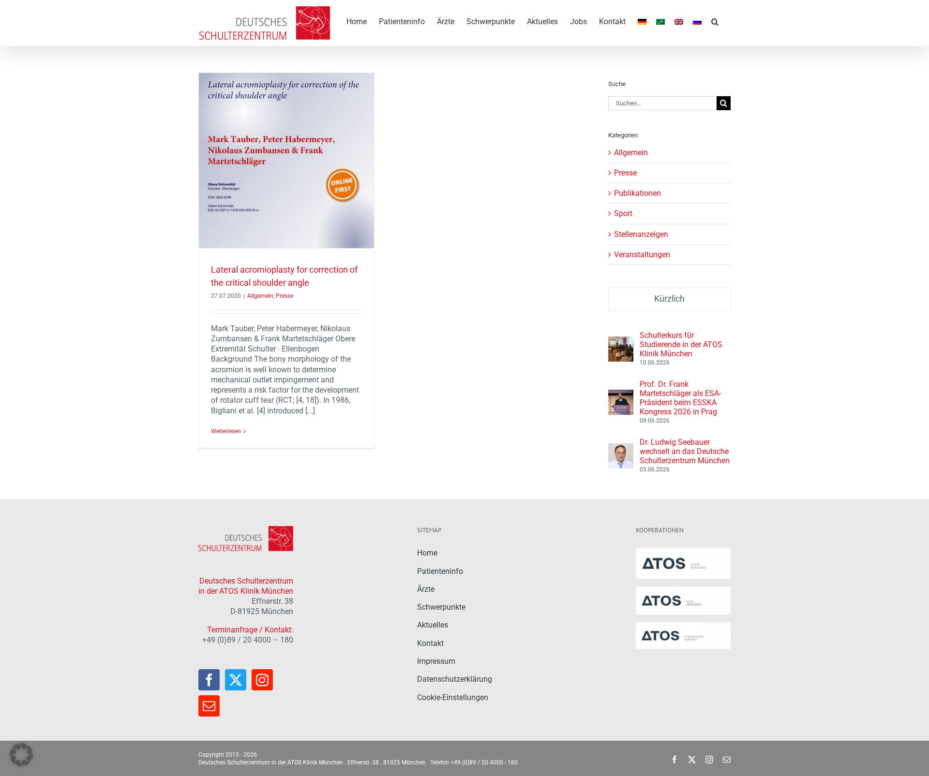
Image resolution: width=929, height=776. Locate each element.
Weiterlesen (226, 431)
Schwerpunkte (441, 607)
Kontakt (430, 643)
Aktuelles (432, 625)
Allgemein (260, 296)
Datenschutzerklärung (454, 679)
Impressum (436, 661)
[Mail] (209, 706)
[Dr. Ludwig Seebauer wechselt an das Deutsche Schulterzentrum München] (620, 448)
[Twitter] (235, 679)
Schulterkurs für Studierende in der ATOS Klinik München (681, 344)
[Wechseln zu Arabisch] (663, 21)
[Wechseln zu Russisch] (699, 21)
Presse (284, 296)
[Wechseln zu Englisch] (681, 21)
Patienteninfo (440, 571)
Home (427, 552)
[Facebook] (209, 679)
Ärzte (426, 589)
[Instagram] (262, 679)
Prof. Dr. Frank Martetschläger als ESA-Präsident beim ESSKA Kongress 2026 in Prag (680, 398)
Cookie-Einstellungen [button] (452, 697)
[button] (715, 21)
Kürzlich (669, 298)
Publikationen (637, 193)
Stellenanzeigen (641, 234)
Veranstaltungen (642, 254)
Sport (623, 213)
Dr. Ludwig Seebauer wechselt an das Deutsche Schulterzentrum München (685, 451)
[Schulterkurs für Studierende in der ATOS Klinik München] (620, 341)
